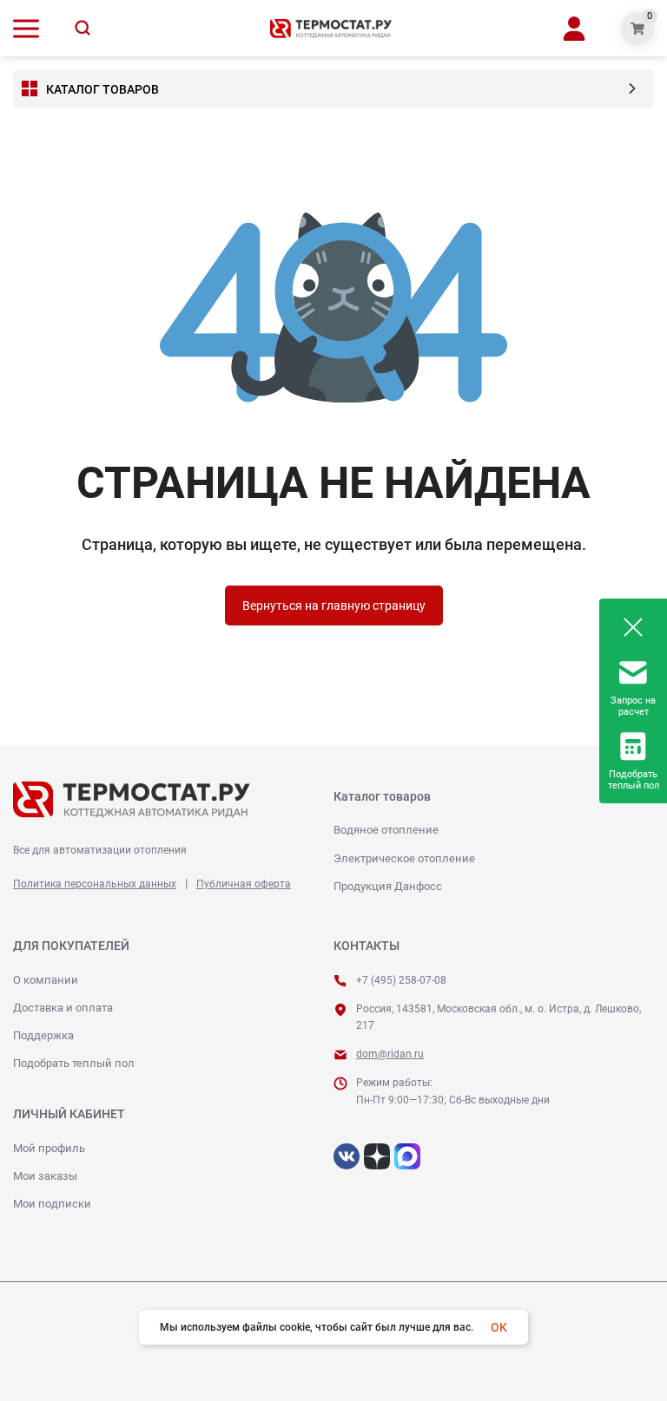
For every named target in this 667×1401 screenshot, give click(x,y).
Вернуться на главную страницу (334, 605)
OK (499, 1327)
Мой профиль (49, 1148)
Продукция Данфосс (388, 886)
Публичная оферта (243, 884)
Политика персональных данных (94, 884)
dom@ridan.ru (390, 1054)
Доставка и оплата (63, 1007)
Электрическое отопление (404, 858)
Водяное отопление (386, 829)
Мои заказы (45, 1175)
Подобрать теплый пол (74, 1063)
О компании (45, 979)
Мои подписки (52, 1203)
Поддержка (43, 1035)
